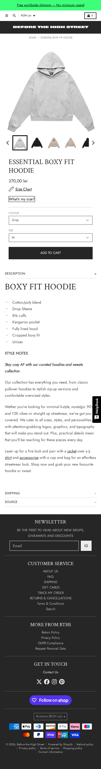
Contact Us (50, 672)
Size (11, 230)
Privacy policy (27, 748)
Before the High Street (30, 744)
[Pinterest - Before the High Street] (62, 682)
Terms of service (49, 748)
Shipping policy (72, 748)
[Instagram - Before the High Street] (54, 682)
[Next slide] (93, 143)
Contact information (51, 752)
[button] (19, 142)
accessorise (29, 457)
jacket (71, 451)
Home (32, 38)
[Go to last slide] (8, 143)
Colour (14, 213)
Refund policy (85, 744)
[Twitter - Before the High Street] (39, 682)
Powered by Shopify (60, 744)
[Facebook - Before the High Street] (47, 682)
